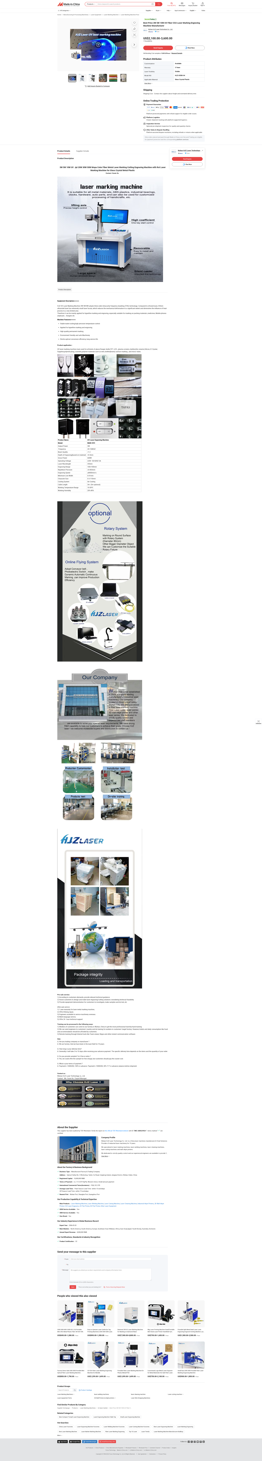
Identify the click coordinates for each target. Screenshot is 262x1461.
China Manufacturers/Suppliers (114, 1448)
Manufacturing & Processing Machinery (75, 15)
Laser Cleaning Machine (128, 1203)
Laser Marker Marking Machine (91, 1432)
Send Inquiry (158, 48)
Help (168, 10)
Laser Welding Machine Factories (114, 1427)
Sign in (202, 5)
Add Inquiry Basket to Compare (98, 86)
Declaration (152, 1454)
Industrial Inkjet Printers (146, 1203)
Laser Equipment (96, 15)
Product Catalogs (86, 1390)
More (59, 1435)
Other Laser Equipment (108, 1206)
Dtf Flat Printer (95, 1206)
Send (72, 1287)
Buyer (158, 10)
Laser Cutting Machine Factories (139, 1427)
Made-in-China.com (122, 1450)
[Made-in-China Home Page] (68, 4)
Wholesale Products (131, 1448)
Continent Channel (155, 1448)
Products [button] (90, 4)
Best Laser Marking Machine (68, 1432)
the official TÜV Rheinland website (116, 1131)
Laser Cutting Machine (112, 1203)
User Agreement (142, 1454)
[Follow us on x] (192, 1442)
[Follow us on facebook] (189, 1442)
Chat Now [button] (191, 48)
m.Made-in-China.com (136, 1450)
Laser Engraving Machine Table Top (105, 1417)
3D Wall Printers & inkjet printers (104, 1398)
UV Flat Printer (84, 1206)
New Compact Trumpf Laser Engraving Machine (74, 1417)
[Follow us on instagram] (195, 1442)
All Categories (64, 10)
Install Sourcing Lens (108, 1442)
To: (68, 1265)
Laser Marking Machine (111, 15)
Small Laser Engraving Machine (130, 1417)
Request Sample (177, 53)
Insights (174, 1448)
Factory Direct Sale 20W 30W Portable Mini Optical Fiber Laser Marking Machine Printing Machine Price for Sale (70, 1373)
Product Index (166, 1448)
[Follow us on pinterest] (201, 1442)
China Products (99, 1448)
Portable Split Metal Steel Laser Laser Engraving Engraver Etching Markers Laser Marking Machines (191, 1332)
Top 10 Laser (133, 1432)
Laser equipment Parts (64, 1398)
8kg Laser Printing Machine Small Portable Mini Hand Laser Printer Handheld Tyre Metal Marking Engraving (161, 1332)
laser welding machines (101, 1394)
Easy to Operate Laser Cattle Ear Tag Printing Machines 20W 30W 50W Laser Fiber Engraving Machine (99, 1332)
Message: (66, 1270)
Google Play (75, 1442)
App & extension (180, 10)
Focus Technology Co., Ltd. (116, 1454)
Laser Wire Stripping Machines (140, 1398)
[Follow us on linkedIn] (204, 1442)
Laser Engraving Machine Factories (88, 1427)
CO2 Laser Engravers (72, 1206)
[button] (153, 4)
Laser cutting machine (175, 1394)
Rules (203, 10)
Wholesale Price (143, 1448)
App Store (62, 1442)
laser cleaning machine (138, 1394)
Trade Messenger (89, 1442)
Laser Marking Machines (65, 1394)
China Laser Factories (66, 1427)
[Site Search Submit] (158, 4)
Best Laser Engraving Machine (163, 1427)
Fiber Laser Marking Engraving (115, 1432)
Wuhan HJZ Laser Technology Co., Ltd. (160, 29)
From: (67, 1259)
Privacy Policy (162, 1454)
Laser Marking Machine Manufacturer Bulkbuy (168, 1432)
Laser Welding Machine (96, 1203)
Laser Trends (145, 1432)
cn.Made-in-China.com (150, 1450)
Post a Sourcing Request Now (114, 1287)
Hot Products (89, 1448)
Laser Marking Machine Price (130, 15)
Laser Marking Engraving (185, 1427)
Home (59, 15)
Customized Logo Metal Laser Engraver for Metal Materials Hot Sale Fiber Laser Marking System (160, 1373)
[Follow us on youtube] (198, 1442)
